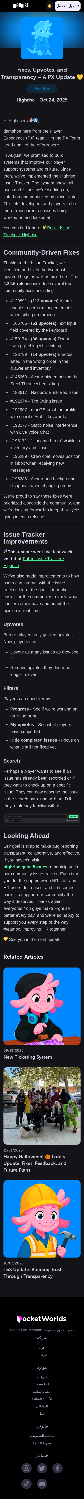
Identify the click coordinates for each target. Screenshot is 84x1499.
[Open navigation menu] (6, 6)
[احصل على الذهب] (49, 6)
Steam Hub (42, 1384)
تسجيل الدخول (67, 6)
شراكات (42, 1355)
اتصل (42, 1414)
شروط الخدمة (42, 1443)
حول (42, 1348)
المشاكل (42, 1406)
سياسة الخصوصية (42, 1436)
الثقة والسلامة (42, 1392)
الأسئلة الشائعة (42, 1399)
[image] (42, 819)
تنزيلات (42, 1377)
